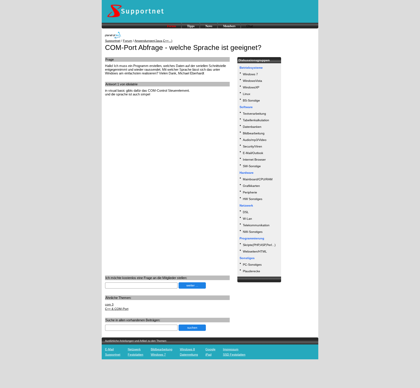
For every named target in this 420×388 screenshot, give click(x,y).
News (208, 26)
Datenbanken (252, 126)
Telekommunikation (256, 225)
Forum (171, 26)
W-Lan (247, 218)
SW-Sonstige (252, 166)
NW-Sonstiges (252, 232)
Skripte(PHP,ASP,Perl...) (259, 245)
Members (229, 26)
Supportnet (112, 40)
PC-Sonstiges (252, 264)
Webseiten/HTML (255, 251)
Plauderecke (251, 271)
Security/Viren (252, 146)
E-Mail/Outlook (253, 153)
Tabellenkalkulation (256, 120)
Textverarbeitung (254, 113)
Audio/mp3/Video (254, 140)
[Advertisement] (141, 133)
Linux (246, 94)
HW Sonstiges (252, 199)
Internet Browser (254, 159)
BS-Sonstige (251, 100)
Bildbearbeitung (253, 133)
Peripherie (250, 192)
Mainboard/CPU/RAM (258, 179)
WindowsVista (252, 81)
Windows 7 (250, 74)
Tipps (190, 26)
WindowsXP (251, 87)
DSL (246, 212)
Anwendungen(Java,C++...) (153, 40)
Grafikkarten (251, 186)
